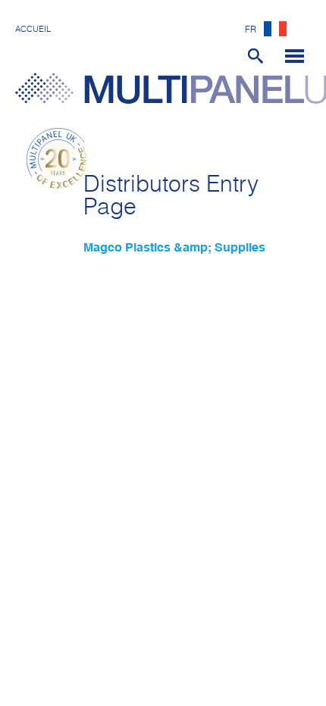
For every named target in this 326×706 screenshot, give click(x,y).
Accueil (33, 29)
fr (250, 30)
